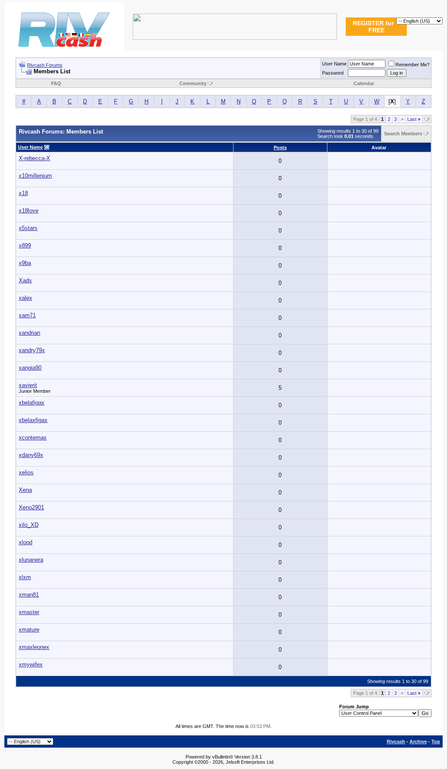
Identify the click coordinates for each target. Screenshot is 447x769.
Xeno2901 (31, 507)
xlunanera (31, 559)
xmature (29, 629)
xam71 (27, 315)
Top (435, 741)
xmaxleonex (34, 647)
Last (413, 119)
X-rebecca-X (34, 158)
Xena (25, 490)
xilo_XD (28, 525)
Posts (280, 147)
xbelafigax (32, 402)
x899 (25, 245)
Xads (25, 280)
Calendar (364, 83)
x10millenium (35, 175)
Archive (418, 741)
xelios (26, 472)
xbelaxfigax (33, 420)
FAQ (56, 83)
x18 (23, 193)
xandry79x (32, 350)
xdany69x (31, 455)
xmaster (29, 612)
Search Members (403, 133)
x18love (28, 210)
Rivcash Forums (44, 65)
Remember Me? (412, 64)
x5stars (28, 228)
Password (333, 73)
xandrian (29, 333)
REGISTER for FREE (373, 27)
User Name (334, 63)
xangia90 (30, 367)
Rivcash (396, 741)
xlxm (25, 577)
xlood (25, 542)
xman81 (29, 594)
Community (192, 83)
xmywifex (31, 664)
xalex (25, 298)
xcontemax (33, 437)
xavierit (28, 385)
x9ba (25, 263)
